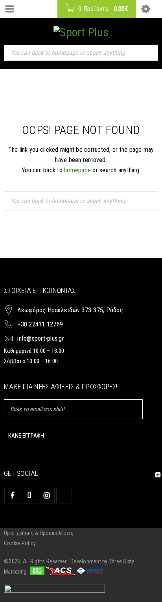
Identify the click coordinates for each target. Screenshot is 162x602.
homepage (77, 170)
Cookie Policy (20, 543)
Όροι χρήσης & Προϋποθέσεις (39, 533)
